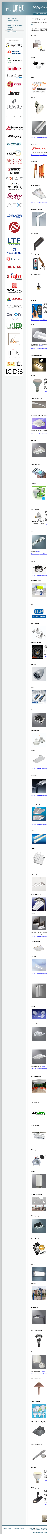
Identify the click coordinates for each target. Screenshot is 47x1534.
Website (41, 345)
